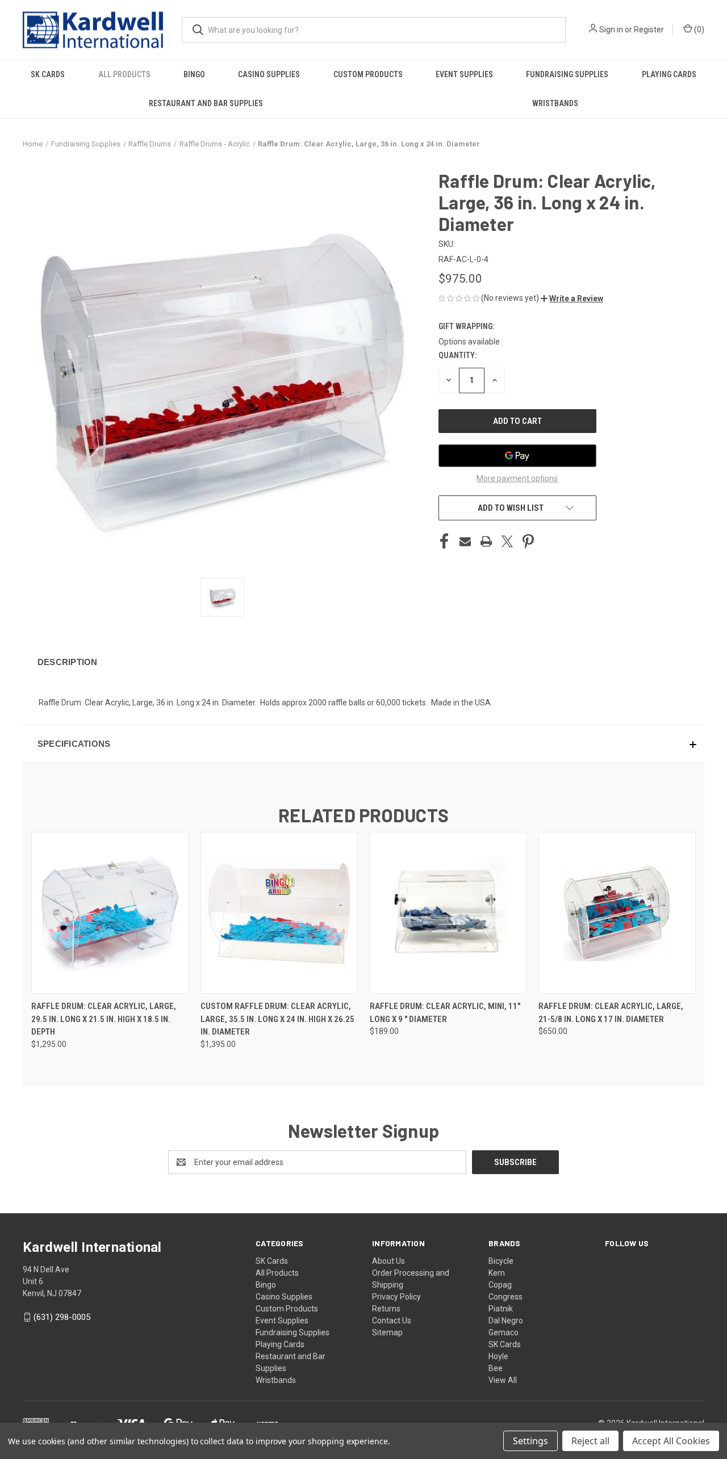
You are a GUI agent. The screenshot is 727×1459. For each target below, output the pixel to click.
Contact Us (391, 1320)
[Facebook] (444, 541)
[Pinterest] (528, 541)
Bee (495, 1368)
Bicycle (500, 1260)
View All (502, 1380)
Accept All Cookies (671, 1441)
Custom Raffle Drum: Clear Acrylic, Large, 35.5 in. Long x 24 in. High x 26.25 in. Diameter (277, 1019)
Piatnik (500, 1308)
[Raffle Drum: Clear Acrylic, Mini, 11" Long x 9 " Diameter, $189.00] (448, 912)
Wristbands (555, 103)
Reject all (590, 1441)
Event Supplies (464, 74)
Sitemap (387, 1332)
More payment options (517, 478)
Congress (505, 1296)
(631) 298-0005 (62, 1317)
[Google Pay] (517, 455)
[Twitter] (507, 541)
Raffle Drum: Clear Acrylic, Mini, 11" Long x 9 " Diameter (445, 1012)
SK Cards (48, 74)
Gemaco (503, 1332)
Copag (500, 1284)
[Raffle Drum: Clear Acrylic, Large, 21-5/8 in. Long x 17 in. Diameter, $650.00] (617, 912)
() (698, 29)
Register (649, 29)
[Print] (486, 541)
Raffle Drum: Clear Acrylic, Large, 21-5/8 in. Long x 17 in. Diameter (610, 1012)
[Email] (465, 541)
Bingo (194, 74)
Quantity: (457, 355)
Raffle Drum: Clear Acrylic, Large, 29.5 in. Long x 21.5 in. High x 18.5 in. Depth (103, 1019)
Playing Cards (669, 74)
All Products (124, 74)
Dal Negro (505, 1320)
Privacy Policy (396, 1296)
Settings (530, 1441)
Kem (496, 1272)
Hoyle (498, 1356)
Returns (386, 1308)
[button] (572, 298)
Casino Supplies (269, 74)
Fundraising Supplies (567, 74)
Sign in (611, 29)
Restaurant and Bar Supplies (206, 103)
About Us (388, 1260)
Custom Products (368, 74)
